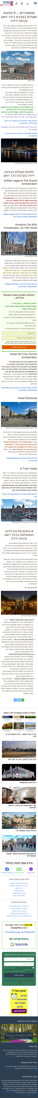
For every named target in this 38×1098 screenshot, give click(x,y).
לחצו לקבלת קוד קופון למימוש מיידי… (19, 932)
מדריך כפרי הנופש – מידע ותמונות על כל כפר (20, 735)
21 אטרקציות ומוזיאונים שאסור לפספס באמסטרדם (21, 855)
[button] (35, 3)
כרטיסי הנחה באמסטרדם (26, 831)
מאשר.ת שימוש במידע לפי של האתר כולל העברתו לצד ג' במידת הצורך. (19, 969)
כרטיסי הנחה (19, 891)
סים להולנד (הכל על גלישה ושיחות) (19, 916)
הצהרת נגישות (24, 1094)
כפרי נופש (19, 888)
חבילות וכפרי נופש (19, 911)
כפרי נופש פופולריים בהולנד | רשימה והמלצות (22, 806)
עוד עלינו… (12, 1056)
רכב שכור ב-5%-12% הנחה (19, 906)
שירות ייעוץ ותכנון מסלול (19, 913)
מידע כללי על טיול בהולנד (19, 883)
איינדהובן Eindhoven (28, 782)
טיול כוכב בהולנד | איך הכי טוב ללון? (22, 759)
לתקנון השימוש (9, 980)
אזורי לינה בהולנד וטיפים (19, 886)
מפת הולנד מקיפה (18, 893)
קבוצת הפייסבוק (7, 873)
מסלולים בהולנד (19, 896)
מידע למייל (31, 873)
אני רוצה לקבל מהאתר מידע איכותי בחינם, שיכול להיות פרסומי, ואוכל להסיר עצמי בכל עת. (20, 342)
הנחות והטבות (19, 873)
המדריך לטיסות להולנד (19, 909)
